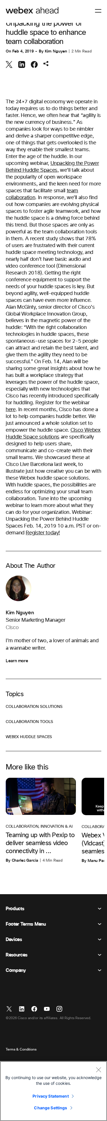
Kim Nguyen (56, 51)
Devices (14, 939)
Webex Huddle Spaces (29, 737)
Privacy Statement (50, 1096)
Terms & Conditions (21, 1049)
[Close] (98, 1069)
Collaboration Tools (29, 722)
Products (15, 909)
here (11, 409)
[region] (53, 1091)
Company (16, 970)
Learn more (17, 661)
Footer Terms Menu (26, 924)
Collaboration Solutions (34, 707)
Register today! (43, 533)
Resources (16, 955)
